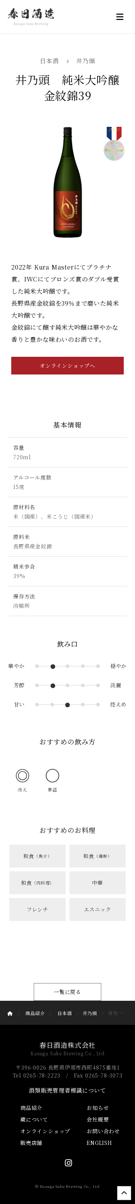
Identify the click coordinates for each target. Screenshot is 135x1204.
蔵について (34, 1119)
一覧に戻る (67, 991)
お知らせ (98, 1107)
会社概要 (98, 1119)
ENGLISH (99, 1142)
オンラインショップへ (67, 365)
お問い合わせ (103, 1131)
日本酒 (49, 60)
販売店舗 (31, 1142)
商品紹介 (35, 1013)
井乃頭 (85, 60)
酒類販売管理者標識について (67, 1090)
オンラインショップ (45, 1131)
